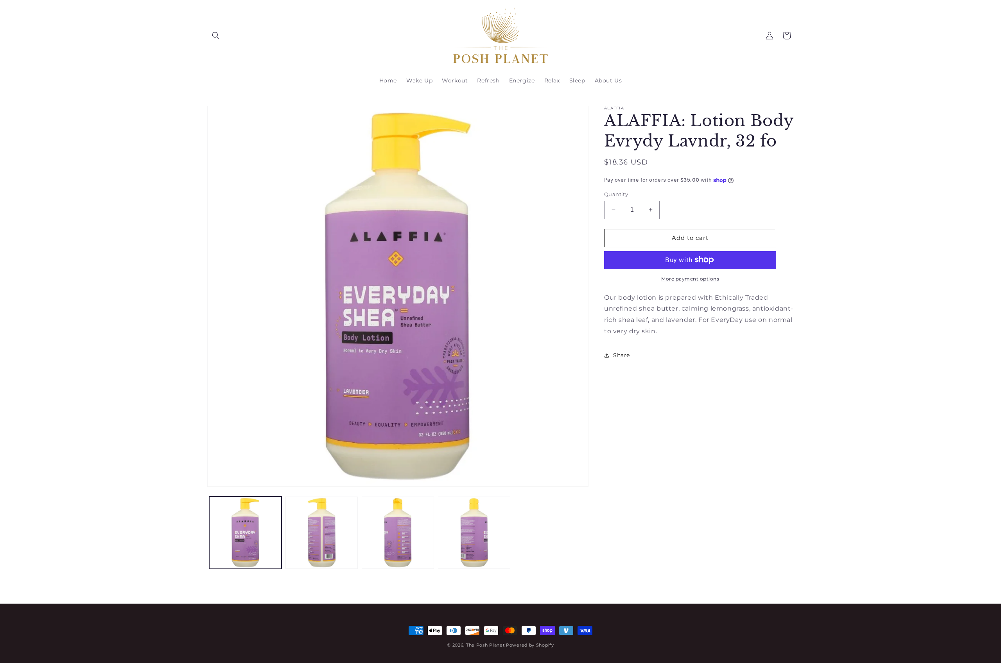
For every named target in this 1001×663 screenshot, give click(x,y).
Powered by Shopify (530, 645)
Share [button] (621, 355)
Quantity (616, 194)
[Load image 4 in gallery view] (474, 533)
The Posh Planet (485, 645)
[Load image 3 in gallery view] (398, 533)
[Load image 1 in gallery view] (245, 533)
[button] (215, 35)
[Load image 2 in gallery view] (321, 533)
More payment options (690, 278)
